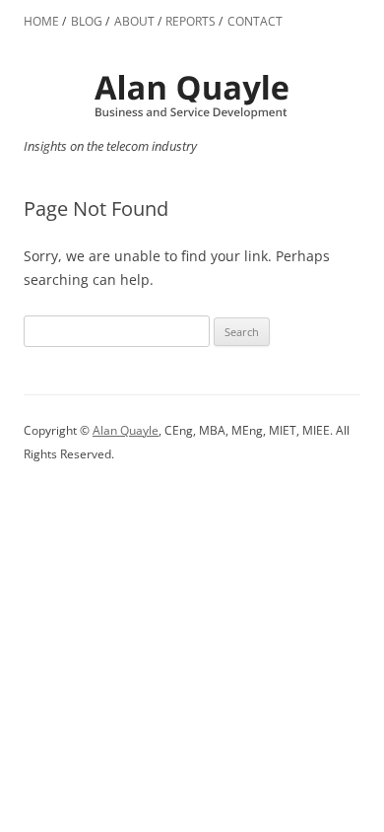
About (134, 21)
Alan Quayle (126, 430)
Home (41, 21)
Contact (255, 21)
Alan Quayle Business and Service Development (192, 95)
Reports (190, 21)
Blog (86, 21)
